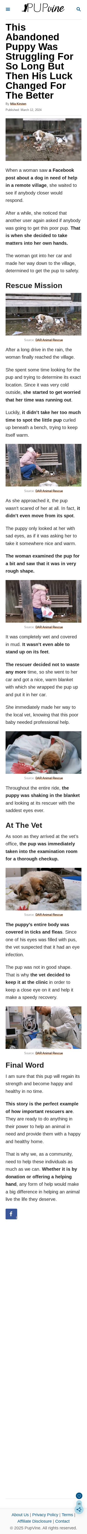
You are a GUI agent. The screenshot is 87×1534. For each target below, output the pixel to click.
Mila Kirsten (18, 104)
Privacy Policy (45, 1514)
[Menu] (8, 10)
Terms (67, 1514)
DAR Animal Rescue (49, 340)
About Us (20, 1514)
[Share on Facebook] (11, 1214)
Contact (62, 1521)
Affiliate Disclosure (34, 1521)
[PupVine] (43, 9)
